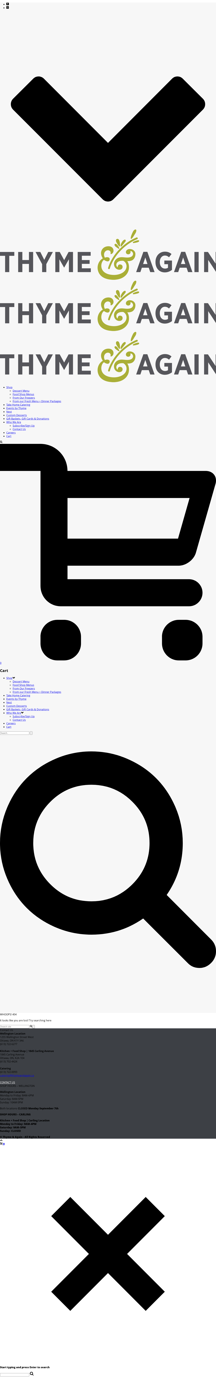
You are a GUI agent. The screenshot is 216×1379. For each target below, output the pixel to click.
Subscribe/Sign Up (24, 425)
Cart (8, 436)
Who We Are (13, 422)
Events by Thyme (16, 408)
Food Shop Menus (23, 394)
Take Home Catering (18, 404)
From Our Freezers (24, 397)
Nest (9, 411)
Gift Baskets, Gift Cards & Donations (27, 418)
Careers (11, 432)
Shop (9, 387)
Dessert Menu (21, 391)
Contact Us (19, 429)
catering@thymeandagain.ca (17, 1075)
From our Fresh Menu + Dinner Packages (37, 401)
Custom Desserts (16, 415)
